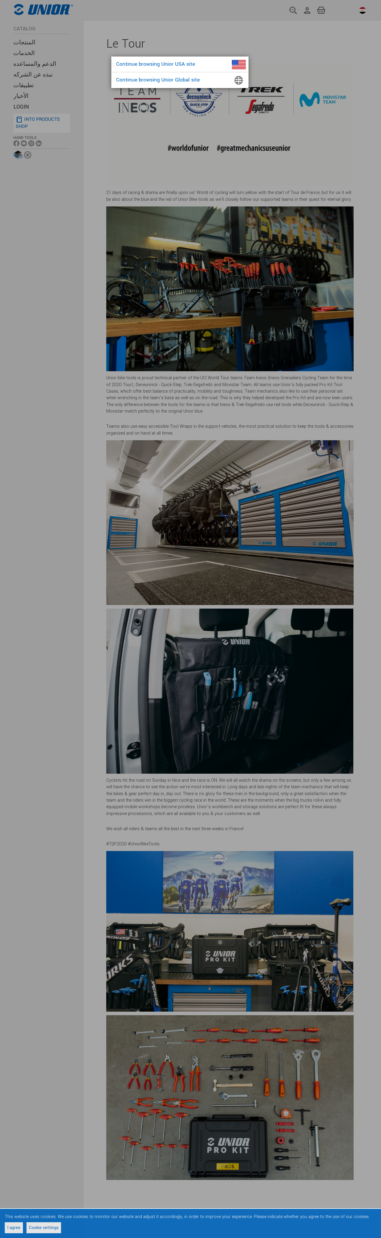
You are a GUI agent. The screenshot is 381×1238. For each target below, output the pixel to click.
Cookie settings (44, 1228)
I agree (14, 1228)
